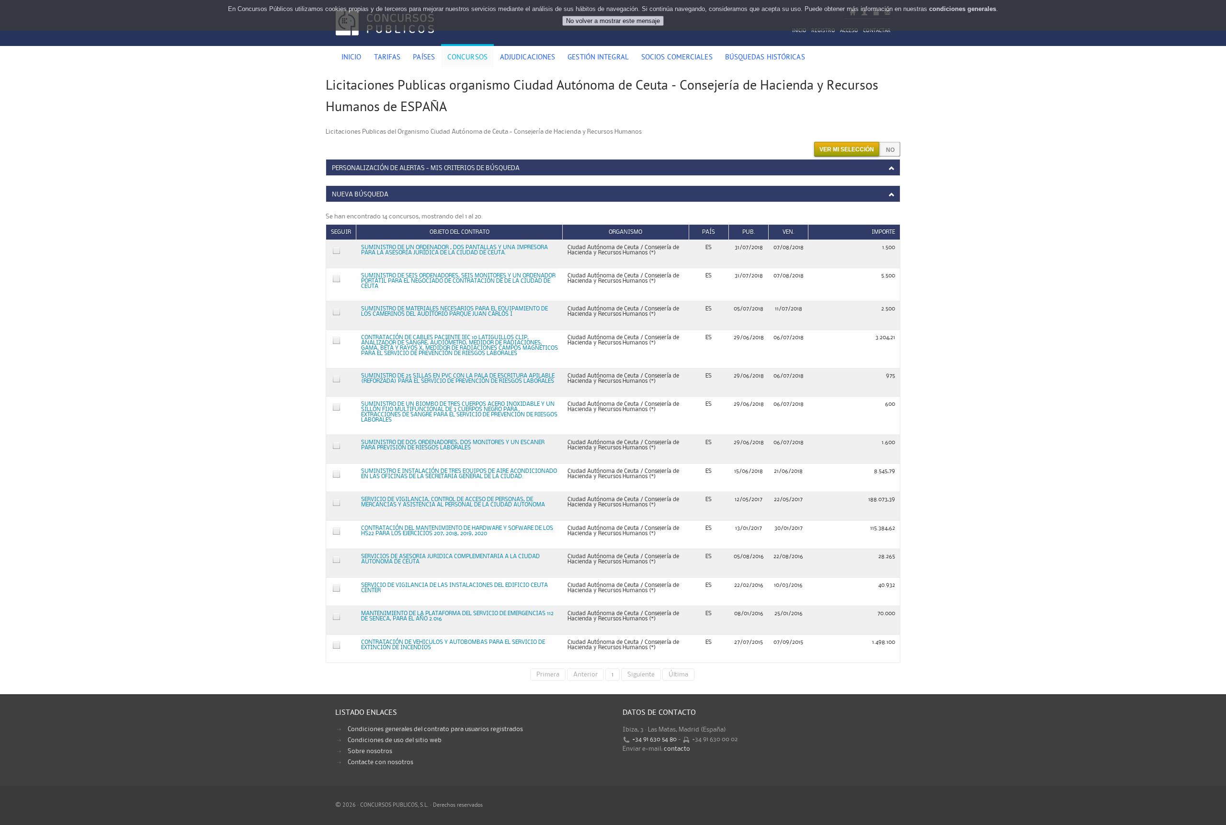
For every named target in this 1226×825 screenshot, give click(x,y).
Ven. (789, 232)
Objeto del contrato (459, 232)
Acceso (849, 31)
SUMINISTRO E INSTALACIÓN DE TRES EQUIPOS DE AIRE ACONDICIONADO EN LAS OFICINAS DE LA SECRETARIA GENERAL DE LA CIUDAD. (459, 474)
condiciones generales (962, 8)
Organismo (625, 232)
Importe (883, 232)
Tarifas (387, 58)
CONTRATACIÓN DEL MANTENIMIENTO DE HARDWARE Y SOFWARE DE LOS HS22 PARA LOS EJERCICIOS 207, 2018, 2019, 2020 (457, 531)
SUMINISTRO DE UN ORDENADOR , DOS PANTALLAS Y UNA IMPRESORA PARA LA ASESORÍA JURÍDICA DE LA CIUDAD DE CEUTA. (454, 250)
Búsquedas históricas (765, 58)
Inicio (799, 31)
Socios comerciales (677, 58)
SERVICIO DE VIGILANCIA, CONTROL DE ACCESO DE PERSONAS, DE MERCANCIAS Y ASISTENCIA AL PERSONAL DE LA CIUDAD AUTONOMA (453, 502)
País (708, 232)
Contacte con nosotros (380, 762)
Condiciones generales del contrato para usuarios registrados (435, 729)
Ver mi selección (846, 149)
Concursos (467, 58)
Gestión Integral (598, 58)
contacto (677, 749)
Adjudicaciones (527, 58)
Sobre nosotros (370, 751)
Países (424, 58)
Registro (823, 31)
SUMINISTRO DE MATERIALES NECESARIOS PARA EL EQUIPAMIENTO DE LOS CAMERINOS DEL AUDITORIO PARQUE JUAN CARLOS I (454, 311)
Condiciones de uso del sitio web (395, 740)
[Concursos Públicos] (384, 41)
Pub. (748, 232)
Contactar (877, 31)
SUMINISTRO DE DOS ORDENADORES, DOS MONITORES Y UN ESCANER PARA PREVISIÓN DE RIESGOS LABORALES (453, 445)
